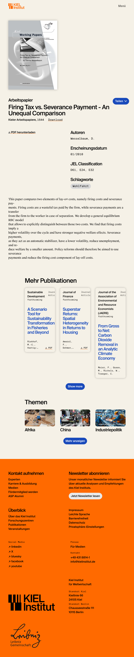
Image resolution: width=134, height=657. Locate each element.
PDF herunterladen (22, 132)
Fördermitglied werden (23, 492)
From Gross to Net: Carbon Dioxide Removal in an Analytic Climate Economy (108, 342)
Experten (14, 479)
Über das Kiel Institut (21, 516)
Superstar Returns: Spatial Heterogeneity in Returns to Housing (75, 321)
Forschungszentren (21, 520)
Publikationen (17, 525)
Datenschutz (77, 522)
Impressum (76, 510)
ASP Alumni (16, 496)
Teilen (119, 101)
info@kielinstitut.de (82, 561)
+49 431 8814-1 (80, 557)
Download (55, 120)
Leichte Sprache (79, 514)
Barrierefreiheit (78, 518)
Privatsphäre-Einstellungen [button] (86, 527)
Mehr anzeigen (75, 441)
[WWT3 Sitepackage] (21, 6)
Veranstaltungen (19, 529)
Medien (13, 488)
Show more (75, 386)
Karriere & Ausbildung (22, 483)
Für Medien (77, 546)
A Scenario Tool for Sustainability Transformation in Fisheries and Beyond (40, 321)
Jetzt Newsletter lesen (85, 496)
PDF (50, 347)
